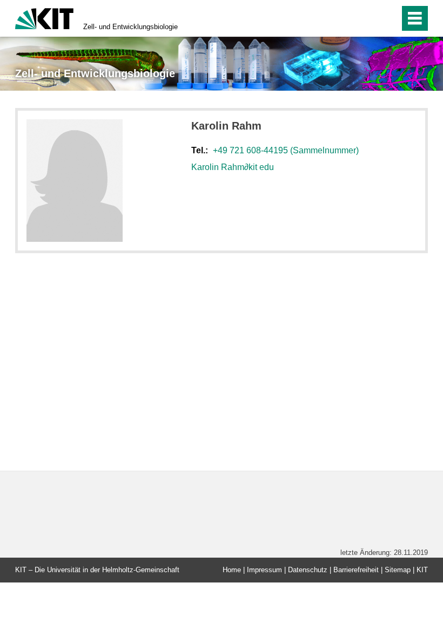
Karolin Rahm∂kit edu (232, 167)
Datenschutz (307, 570)
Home (232, 570)
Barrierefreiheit (356, 570)
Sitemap (398, 570)
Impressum (264, 570)
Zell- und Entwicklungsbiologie (130, 27)
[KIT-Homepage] (44, 17)
